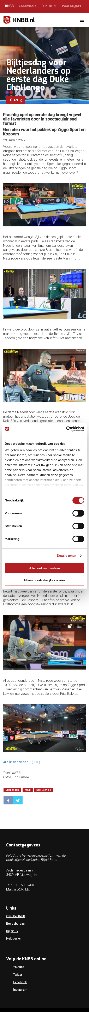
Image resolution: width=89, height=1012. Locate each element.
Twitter (17, 974)
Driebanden (49, 6)
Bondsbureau (15, 923)
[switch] (78, 513)
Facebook (20, 982)
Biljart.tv (12, 931)
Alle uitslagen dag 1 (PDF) (21, 762)
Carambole (28, 5)
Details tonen (66, 555)
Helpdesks (13, 938)
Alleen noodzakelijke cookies (44, 580)
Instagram (20, 989)
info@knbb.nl (22, 889)
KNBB (9, 6)
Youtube (18, 967)
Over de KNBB (15, 916)
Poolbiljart (71, 6)
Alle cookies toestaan (44, 568)
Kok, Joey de (43, 789)
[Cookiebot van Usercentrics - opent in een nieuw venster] (66, 429)
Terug (17, 100)
